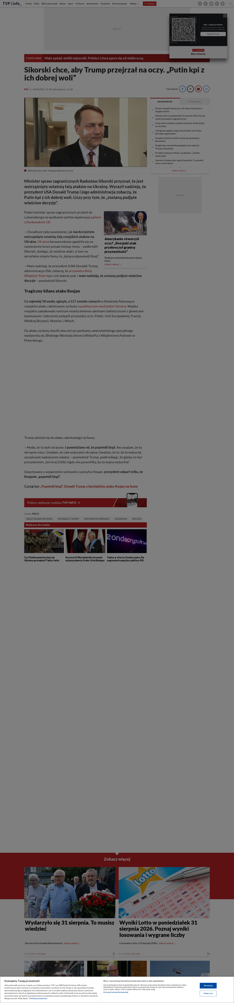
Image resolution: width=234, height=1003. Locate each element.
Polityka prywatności (38, 998)
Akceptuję (208, 985)
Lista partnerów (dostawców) (115, 992)
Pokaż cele (208, 993)
